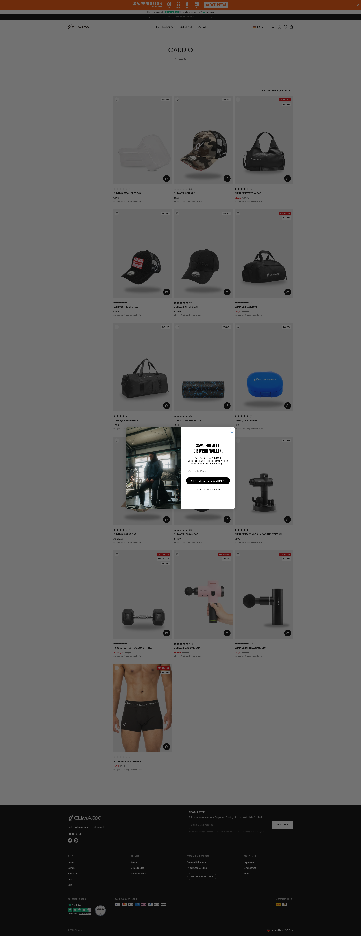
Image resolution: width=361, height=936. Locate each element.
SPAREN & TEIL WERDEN (208, 480)
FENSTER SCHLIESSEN (208, 490)
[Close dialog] (232, 430)
